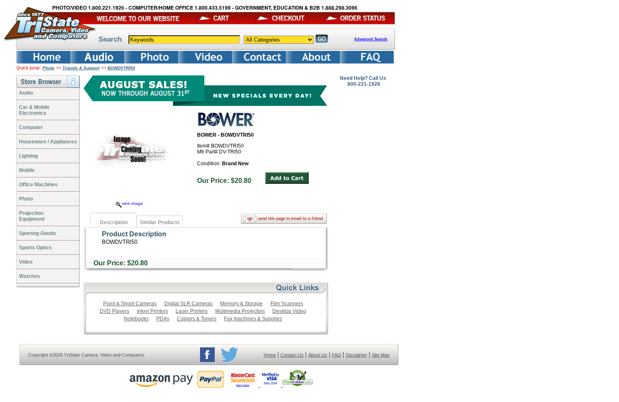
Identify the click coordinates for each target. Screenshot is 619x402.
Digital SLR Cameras (188, 304)
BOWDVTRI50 (121, 68)
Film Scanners (286, 304)
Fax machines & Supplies (253, 319)
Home (270, 354)
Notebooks (136, 319)
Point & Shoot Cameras (130, 304)
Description (114, 222)
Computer (31, 127)
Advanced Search (370, 39)
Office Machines (38, 185)
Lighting (28, 156)
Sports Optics (35, 248)
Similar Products (160, 222)
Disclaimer (356, 354)
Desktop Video (289, 311)
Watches (29, 276)
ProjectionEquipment (32, 216)
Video (25, 262)
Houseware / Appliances (48, 142)
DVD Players (114, 311)
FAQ (336, 354)
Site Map (381, 354)
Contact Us (292, 354)
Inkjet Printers (152, 311)
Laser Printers (192, 311)
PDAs (162, 319)
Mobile (27, 170)
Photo (48, 68)
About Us (317, 354)
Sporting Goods (37, 233)
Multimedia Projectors (240, 311)
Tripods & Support (80, 68)
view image (132, 203)
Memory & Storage (241, 304)
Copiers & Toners (196, 319)
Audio (26, 93)
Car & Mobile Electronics (34, 110)
